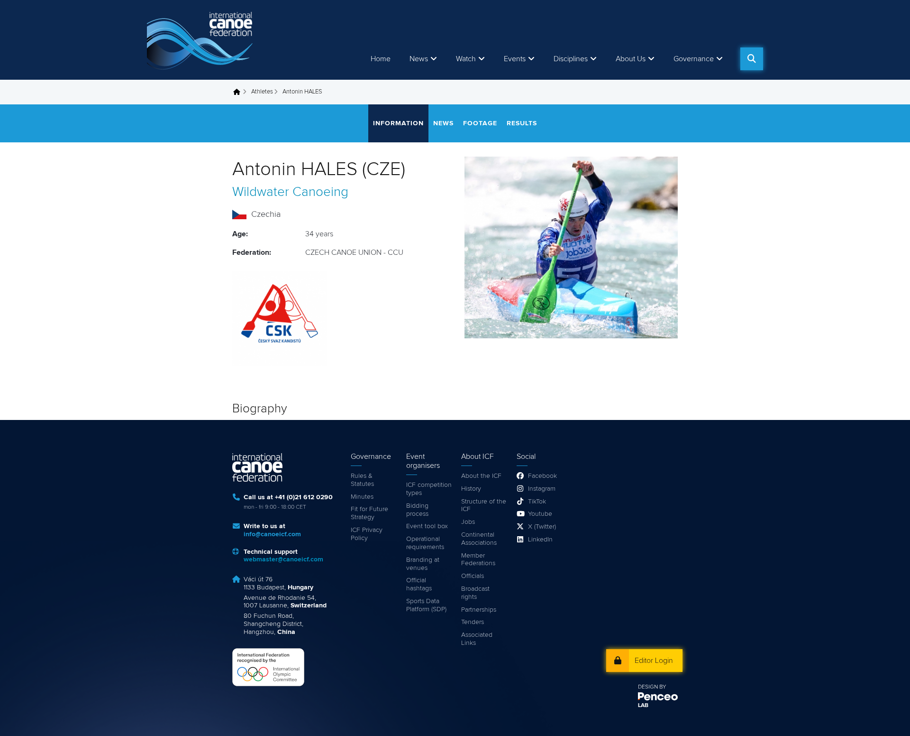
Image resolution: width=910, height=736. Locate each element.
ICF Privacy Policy (366, 534)
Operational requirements (425, 543)
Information (398, 123)
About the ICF (481, 476)
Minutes (362, 497)
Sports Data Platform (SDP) (426, 605)
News (419, 59)
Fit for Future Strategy (369, 513)
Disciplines (571, 59)
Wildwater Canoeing (290, 192)
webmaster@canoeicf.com (283, 559)
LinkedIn (540, 539)
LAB (643, 705)
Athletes (262, 92)
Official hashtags (419, 584)
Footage (480, 123)
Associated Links (476, 639)
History (471, 488)
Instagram (541, 488)
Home (381, 59)
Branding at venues (422, 564)
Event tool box (427, 526)
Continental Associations (479, 538)
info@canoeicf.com (272, 534)
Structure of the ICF (483, 505)
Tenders (472, 622)
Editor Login (654, 660)
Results (522, 123)
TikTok (537, 501)
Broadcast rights (475, 593)
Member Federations (478, 559)
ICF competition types (429, 489)
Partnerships (478, 609)
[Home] (201, 40)
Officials (472, 576)
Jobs (468, 522)
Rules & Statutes (362, 480)
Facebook (542, 476)
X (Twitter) (542, 526)
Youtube (540, 514)
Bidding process (417, 510)
